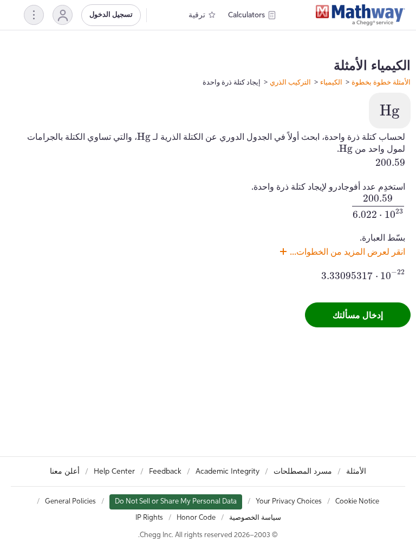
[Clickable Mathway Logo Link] (360, 15)
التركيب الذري (290, 82)
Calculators (246, 15)
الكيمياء (331, 82)
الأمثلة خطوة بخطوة (381, 82)
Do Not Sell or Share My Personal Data (176, 501)
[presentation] (390, 112)
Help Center (114, 471)
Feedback (165, 471)
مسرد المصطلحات (303, 471)
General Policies (70, 501)
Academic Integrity (227, 471)
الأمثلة (356, 471)
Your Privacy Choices (289, 501)
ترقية (196, 15)
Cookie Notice (357, 501)
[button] (63, 15)
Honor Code (196, 517)
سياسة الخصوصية (255, 517)
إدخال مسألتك (358, 315)
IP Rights (149, 517)
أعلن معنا (65, 471)
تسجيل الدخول (111, 14)
